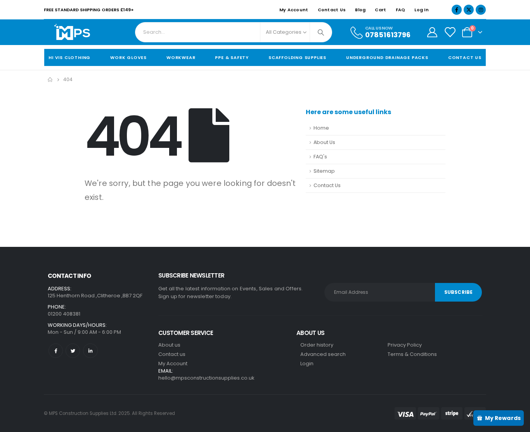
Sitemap (324, 171)
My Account (293, 10)
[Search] (321, 32)
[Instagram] (481, 10)
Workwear (180, 57)
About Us (324, 142)
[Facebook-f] (55, 351)
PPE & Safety (232, 57)
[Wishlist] (450, 32)
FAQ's (320, 156)
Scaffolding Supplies (297, 57)
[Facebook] (457, 10)
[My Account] (432, 32)
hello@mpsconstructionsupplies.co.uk (206, 378)
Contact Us (332, 10)
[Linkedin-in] (90, 351)
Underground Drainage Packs (387, 57)
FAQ (400, 10)
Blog (360, 10)
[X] (469, 10)
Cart (380, 10)
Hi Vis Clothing (69, 57)
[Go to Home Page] (50, 79)
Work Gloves (128, 57)
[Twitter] (73, 351)
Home (321, 128)
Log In (421, 10)
